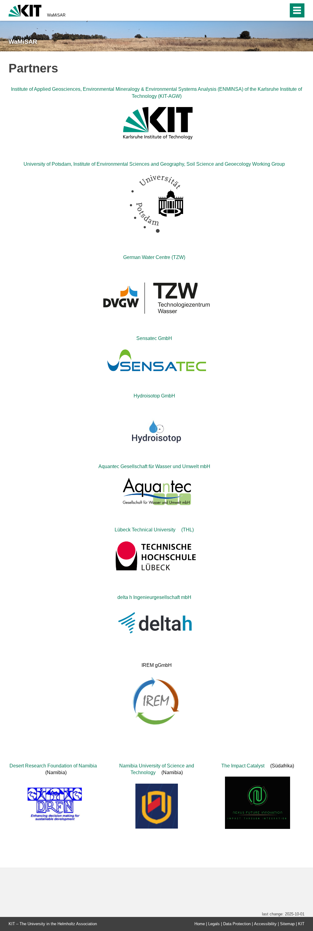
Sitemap (287, 924)
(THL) (187, 529)
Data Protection (237, 924)
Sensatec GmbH (154, 338)
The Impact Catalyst (242, 765)
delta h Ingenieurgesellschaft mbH (154, 597)
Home (199, 924)
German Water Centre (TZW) (154, 257)
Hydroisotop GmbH (154, 395)
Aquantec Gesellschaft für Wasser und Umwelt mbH (154, 466)
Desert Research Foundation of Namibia (53, 765)
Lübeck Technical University (145, 529)
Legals (214, 924)
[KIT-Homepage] (25, 10)
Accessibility (265, 924)
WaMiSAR (56, 15)
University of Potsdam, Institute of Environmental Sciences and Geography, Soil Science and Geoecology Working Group (154, 164)
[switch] (270, 10)
